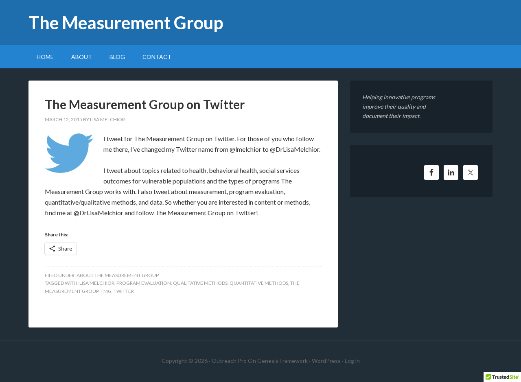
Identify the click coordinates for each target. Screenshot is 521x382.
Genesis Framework (282, 360)
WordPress (326, 360)
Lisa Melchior (96, 283)
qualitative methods (200, 283)
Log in (352, 360)
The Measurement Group (125, 22)
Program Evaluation (143, 283)
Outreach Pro (229, 360)
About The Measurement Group (118, 275)
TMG (106, 291)
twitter (124, 291)
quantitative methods (259, 283)
